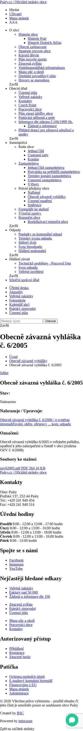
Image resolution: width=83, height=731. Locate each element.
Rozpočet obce (29, 217)
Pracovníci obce (30, 109)
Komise (33, 159)
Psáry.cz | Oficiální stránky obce (23, 2)
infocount (25, 721)
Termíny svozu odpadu (35, 238)
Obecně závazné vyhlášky (47, 197)
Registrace (16, 653)
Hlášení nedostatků (32, 251)
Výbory (33, 184)
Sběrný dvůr (27, 242)
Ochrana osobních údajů (27, 677)
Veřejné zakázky (30, 97)
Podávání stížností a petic (36, 118)
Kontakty (25, 101)
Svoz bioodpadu (30, 247)
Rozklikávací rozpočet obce (48, 222)
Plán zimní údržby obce (35, 113)
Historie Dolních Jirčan (44, 43)
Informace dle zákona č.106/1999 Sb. (45, 122)
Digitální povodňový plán (37, 76)
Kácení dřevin (28, 55)
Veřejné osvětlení (30, 272)
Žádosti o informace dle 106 (29, 596)
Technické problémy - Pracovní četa (44, 263)
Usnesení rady (38, 155)
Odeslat (50, 321)
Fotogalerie (17, 300)
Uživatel (15, 14)
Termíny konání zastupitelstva (49, 176)
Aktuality (16, 292)
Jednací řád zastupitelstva (46, 168)
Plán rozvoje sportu (32, 59)
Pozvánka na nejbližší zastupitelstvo (54, 172)
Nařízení (34, 192)
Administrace (19, 693)
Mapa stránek (19, 18)
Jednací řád (36, 151)
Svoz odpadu (28, 267)
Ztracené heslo (19, 657)
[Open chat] (72, 720)
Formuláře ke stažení (33, 209)
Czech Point (27, 105)
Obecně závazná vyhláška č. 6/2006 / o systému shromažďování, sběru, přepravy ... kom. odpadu (35, 422)
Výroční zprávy (29, 213)
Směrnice (34, 205)
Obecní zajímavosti (32, 47)
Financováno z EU (23, 685)
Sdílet (4, 373)
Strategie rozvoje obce (34, 51)
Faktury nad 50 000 (23, 592)
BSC (20, 713)
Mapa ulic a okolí (31, 72)
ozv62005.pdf (22, 468)
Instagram (16, 564)
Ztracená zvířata (30, 63)
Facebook (16, 560)
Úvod (13, 357)
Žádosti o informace (42, 126)
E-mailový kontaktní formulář (30, 681)
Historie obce (28, 34)
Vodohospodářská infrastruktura (41, 68)
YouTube (16, 569)
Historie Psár (37, 38)
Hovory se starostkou (33, 80)
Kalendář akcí (19, 304)
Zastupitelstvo (28, 163)
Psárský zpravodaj (22, 309)
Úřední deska (19, 288)
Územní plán (27, 93)
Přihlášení (16, 649)
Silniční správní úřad (24, 280)
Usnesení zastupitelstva (44, 180)
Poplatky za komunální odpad (40, 234)
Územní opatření (40, 201)
